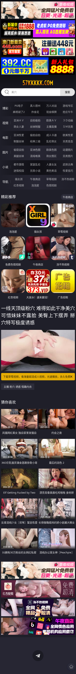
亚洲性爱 (19, 135)
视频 (5, 123)
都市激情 (19, 164)
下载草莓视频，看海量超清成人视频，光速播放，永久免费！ (38, 376)
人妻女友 (51, 164)
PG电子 (19, 105)
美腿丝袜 (19, 156)
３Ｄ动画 (68, 120)
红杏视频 (19, 185)
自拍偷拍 (35, 120)
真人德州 (35, 105)
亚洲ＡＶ (19, 120)
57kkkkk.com (38, 82)
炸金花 (35, 112)
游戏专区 (68, 105)
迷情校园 (19, 170)
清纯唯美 (35, 156)
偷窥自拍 (19, 149)
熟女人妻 (19, 126)
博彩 (5, 108)
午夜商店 (35, 179)
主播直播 (51, 126)
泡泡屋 (35, 185)
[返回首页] (71, 666)
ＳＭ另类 (68, 126)
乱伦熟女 (51, 141)
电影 (5, 138)
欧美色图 (51, 149)
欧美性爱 (68, 135)
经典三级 (35, 141)
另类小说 (35, 170)
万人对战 (51, 105)
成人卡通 (51, 135)
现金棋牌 (51, 112)
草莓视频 (51, 179)
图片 (5, 152)
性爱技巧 (68, 170)
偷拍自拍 (35, 135)
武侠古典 (68, 164)
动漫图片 (68, 149)
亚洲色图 (35, 149)
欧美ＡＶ (51, 120)
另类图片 (68, 156)
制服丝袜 (19, 141)
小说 (5, 167)
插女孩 (19, 179)
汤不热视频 (67, 179)
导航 (5, 182)
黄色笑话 (51, 170)
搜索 (67, 92)
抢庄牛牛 (68, 112)
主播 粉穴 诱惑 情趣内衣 (18, 386)
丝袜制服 (35, 126)
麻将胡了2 (19, 112)
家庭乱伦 (35, 164)
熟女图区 (51, 156)
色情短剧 (51, 185)
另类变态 (68, 141)
